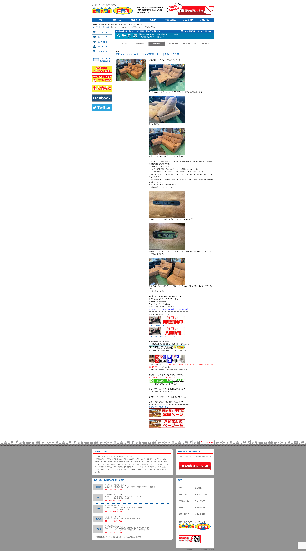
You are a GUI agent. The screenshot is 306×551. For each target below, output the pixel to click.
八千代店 (98, 27)
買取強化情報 (173, 43)
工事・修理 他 (184, 514)
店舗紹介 (182, 507)
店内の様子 (140, 43)
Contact (205, 20)
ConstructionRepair (170, 20)
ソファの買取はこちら (157, 325)
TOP (180, 488)
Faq (188, 20)
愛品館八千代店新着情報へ (158, 407)
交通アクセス (206, 43)
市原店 (102, 46)
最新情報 (106, 27)
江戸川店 (102, 41)
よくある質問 (200, 514)
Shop (153, 20)
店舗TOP (123, 43)
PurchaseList (135, 20)
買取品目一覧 (184, 501)
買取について (184, 494)
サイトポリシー (201, 494)
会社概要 (198, 488)
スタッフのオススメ (189, 43)
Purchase (118, 20)
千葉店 (102, 32)
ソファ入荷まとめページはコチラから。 (163, 336)
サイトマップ (200, 501)
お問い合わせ (200, 507)
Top (100, 20)
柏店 (102, 37)
